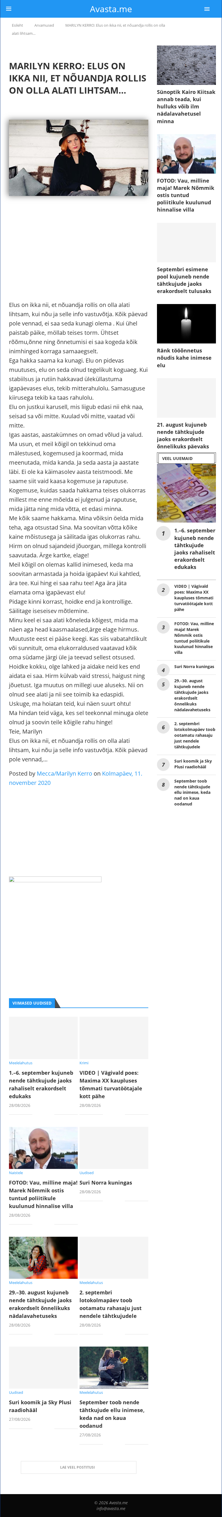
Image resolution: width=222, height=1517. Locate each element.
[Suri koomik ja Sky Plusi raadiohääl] (43, 1368)
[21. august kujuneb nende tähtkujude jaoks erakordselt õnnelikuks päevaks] (186, 398)
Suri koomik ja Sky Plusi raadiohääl (193, 764)
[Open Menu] (207, 9)
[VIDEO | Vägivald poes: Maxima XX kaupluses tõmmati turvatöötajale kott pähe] (113, 1038)
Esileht (17, 25)
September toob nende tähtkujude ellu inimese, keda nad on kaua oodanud (192, 792)
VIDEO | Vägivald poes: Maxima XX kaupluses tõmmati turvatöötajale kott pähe (193, 597)
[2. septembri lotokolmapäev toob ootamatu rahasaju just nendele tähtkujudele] (113, 1258)
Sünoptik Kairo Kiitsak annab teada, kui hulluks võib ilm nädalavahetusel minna (186, 106)
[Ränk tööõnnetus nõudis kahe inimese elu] (186, 323)
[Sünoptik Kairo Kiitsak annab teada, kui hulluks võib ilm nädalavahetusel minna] (186, 65)
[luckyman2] (55, 881)
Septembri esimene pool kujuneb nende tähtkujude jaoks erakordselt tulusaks (184, 280)
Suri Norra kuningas (105, 1182)
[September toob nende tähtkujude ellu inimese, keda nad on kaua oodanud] (113, 1368)
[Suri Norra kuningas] (113, 1148)
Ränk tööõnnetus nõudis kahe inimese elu (184, 357)
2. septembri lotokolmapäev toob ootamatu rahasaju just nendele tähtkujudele (194, 735)
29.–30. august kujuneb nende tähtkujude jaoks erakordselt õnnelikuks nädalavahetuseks (192, 695)
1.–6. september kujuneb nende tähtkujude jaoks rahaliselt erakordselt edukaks (194, 548)
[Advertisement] (78, 259)
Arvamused (44, 25)
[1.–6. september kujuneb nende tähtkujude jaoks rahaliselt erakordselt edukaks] (43, 1038)
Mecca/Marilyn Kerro (64, 773)
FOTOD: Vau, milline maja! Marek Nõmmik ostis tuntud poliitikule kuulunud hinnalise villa (185, 195)
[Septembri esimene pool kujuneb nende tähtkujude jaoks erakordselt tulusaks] (186, 242)
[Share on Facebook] (41, 1115)
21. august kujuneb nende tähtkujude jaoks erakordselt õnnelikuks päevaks (183, 435)
